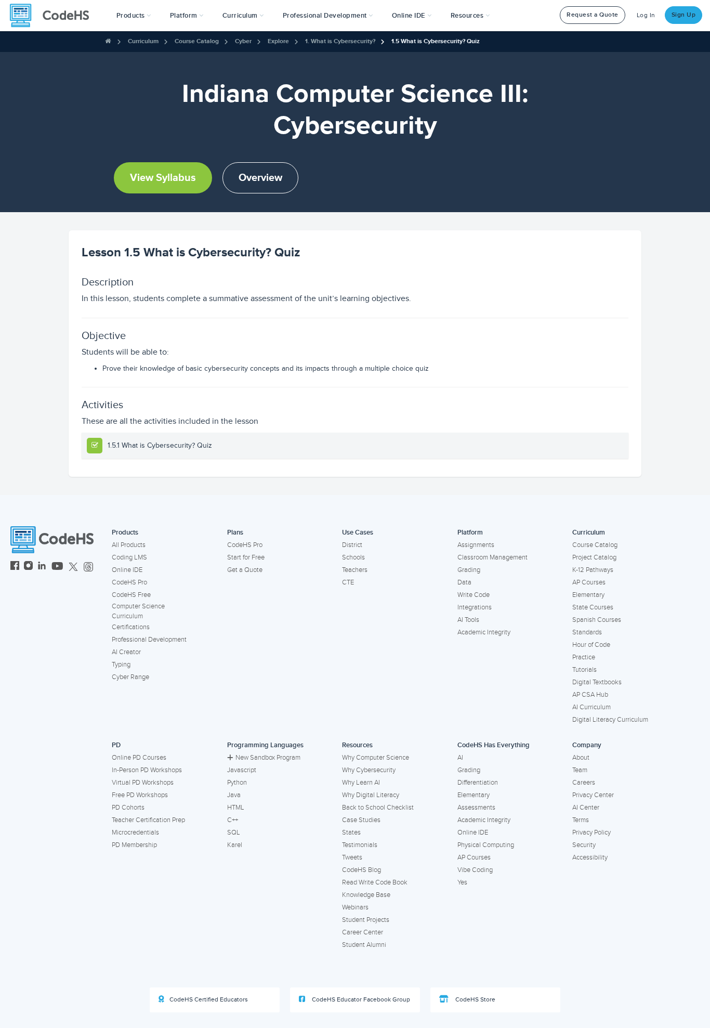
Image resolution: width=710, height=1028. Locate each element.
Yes (462, 882)
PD (116, 745)
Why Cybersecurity (369, 770)
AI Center (585, 807)
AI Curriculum (591, 707)
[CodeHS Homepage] (53, 15)
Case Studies (361, 820)
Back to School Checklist (378, 807)
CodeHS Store (474, 1000)
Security (584, 845)
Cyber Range (130, 677)
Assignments (475, 545)
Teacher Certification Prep (148, 820)
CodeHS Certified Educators (208, 1000)
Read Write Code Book (374, 882)
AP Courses (589, 582)
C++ (232, 820)
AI (460, 757)
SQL (233, 832)
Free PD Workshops (140, 795)
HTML (235, 807)
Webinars (355, 907)
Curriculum (143, 41)
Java (234, 795)
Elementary (588, 595)
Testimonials (359, 845)
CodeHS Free (131, 595)
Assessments (476, 807)
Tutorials (584, 670)
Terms (580, 820)
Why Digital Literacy (370, 795)
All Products (129, 545)
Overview (260, 178)
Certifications (131, 627)
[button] (134, 15)
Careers (583, 782)
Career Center (362, 932)
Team (579, 770)
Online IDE (127, 570)
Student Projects (365, 920)
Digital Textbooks (597, 682)
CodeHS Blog (361, 870)
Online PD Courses (139, 757)
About (580, 757)
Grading (468, 570)
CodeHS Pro (129, 582)
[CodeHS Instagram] (28, 567)
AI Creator (126, 652)
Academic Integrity (483, 632)
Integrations (474, 607)
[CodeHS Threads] (88, 567)
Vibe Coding (475, 870)
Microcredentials (135, 832)
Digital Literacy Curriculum (610, 719)
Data (464, 582)
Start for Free (246, 557)
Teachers (354, 570)
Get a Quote (244, 570)
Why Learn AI (361, 782)
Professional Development (149, 639)
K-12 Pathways (592, 570)
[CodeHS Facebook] (14, 567)
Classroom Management (492, 557)
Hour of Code (591, 645)
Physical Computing (485, 845)
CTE (348, 582)
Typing (121, 664)
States (351, 832)
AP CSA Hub (590, 695)
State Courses (592, 607)
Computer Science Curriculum (138, 611)
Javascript (241, 770)
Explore (278, 41)
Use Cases (357, 532)
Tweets (352, 857)
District (352, 545)
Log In (646, 15)
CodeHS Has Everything (493, 745)
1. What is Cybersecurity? (340, 41)
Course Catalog (197, 41)
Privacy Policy (591, 832)
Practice (583, 657)
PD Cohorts (128, 807)
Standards (587, 632)
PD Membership (134, 845)
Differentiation (477, 782)
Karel (234, 845)
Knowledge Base (366, 895)
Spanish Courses (596, 620)
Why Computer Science (375, 757)
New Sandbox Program (267, 757)
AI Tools (468, 620)
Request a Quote (593, 15)
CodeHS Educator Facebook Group (360, 1000)
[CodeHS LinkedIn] (41, 567)
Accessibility (590, 857)
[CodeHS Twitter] (73, 567)
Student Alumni (364, 945)
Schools (353, 557)
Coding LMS (129, 557)
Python (237, 782)
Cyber (243, 41)
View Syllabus (163, 178)
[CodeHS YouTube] (57, 567)
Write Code (473, 595)
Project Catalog (594, 557)
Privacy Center (593, 795)
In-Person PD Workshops (147, 770)
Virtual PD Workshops (143, 782)
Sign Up (684, 15)
